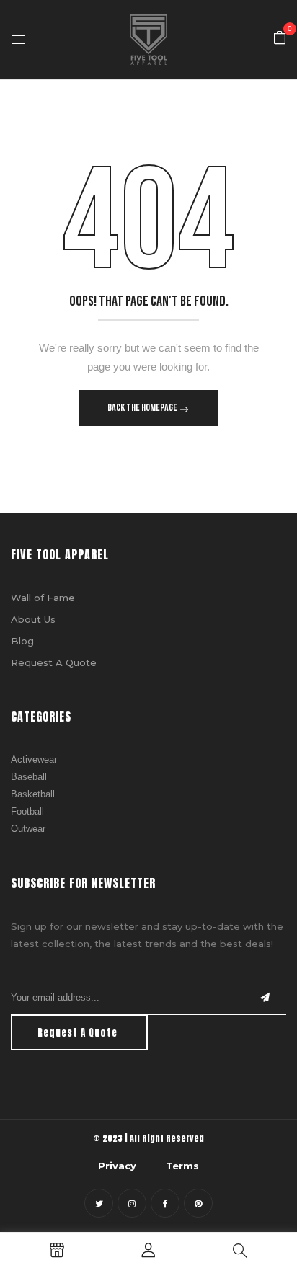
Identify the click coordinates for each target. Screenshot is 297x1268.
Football (27, 811)
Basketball (33, 794)
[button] (279, 38)
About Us (33, 619)
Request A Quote (54, 662)
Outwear (28, 828)
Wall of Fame (43, 597)
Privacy (117, 1165)
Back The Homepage (143, 408)
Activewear (34, 759)
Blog (22, 641)
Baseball (29, 776)
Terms (182, 1165)
